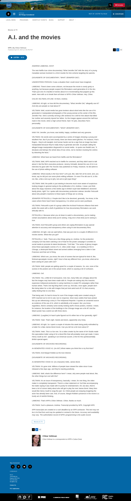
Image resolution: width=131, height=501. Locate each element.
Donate (120, 5)
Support (61, 20)
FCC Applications (14, 488)
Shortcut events (39, 20)
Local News (11, 20)
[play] (8, 14)
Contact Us (13, 485)
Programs (24, 20)
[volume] (14, 14)
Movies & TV (12, 30)
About (71, 20)
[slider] (17, 14)
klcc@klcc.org (13, 481)
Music (51, 20)
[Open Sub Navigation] (17, 20)
